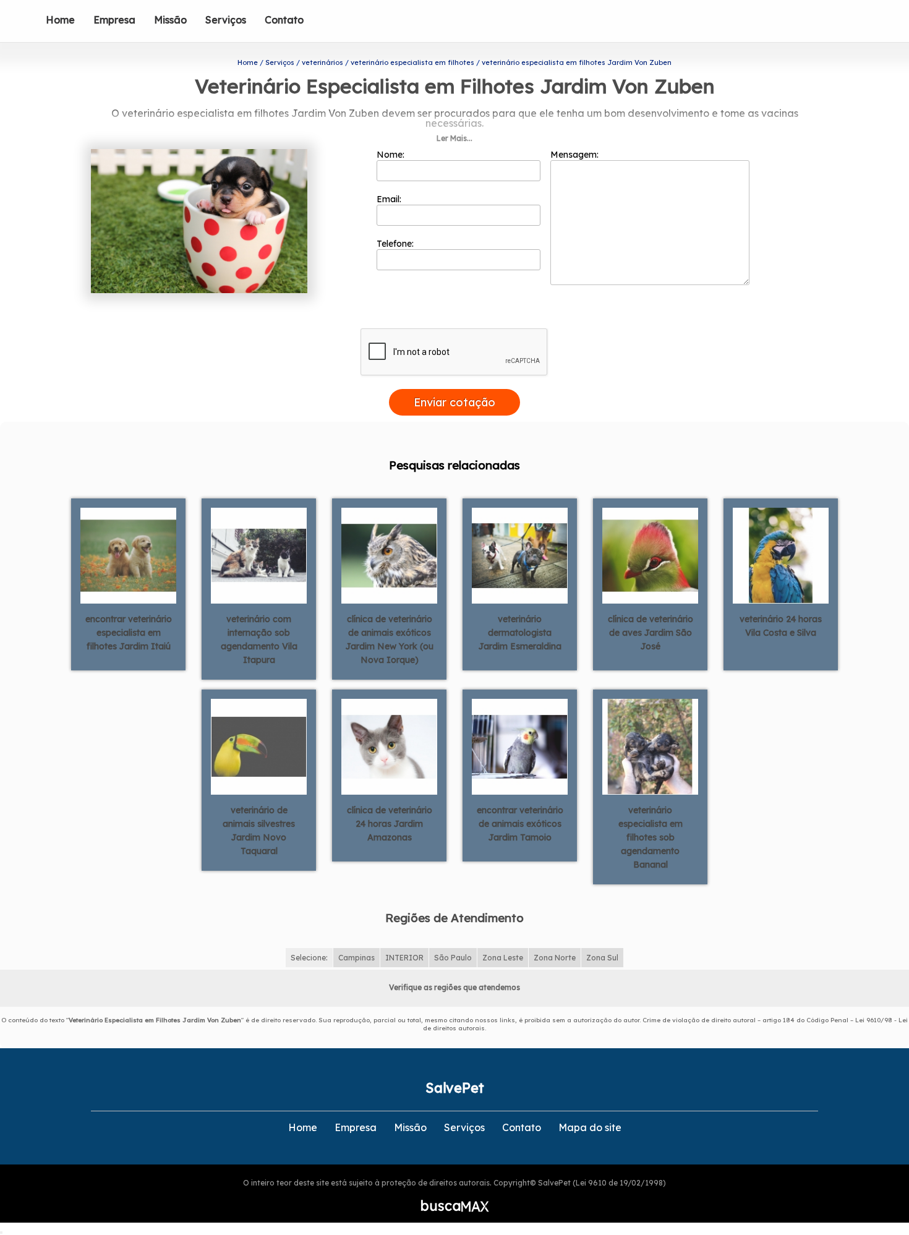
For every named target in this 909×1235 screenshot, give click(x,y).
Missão (170, 20)
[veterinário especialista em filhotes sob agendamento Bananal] (650, 746)
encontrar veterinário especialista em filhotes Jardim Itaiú (128, 632)
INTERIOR (404, 957)
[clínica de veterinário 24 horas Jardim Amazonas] (389, 746)
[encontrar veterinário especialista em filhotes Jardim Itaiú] (128, 555)
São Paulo (453, 957)
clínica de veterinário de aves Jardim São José (650, 632)
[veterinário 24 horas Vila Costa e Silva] (780, 555)
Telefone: (396, 243)
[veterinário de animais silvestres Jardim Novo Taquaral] (258, 746)
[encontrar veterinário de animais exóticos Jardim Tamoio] (519, 746)
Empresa (114, 20)
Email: (390, 199)
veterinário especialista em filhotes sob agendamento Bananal (650, 837)
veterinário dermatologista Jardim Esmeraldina (520, 632)
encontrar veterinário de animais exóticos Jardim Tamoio (520, 824)
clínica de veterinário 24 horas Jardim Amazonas (389, 824)
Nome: (392, 154)
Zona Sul (602, 957)
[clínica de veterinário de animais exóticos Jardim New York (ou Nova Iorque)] (389, 555)
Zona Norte (555, 957)
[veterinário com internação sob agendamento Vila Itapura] (258, 555)
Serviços (225, 20)
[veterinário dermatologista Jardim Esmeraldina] (519, 555)
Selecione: (309, 957)
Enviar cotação (454, 402)
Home (60, 20)
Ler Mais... (454, 138)
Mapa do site (589, 1127)
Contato (284, 20)
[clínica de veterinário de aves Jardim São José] (650, 555)
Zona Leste (502, 957)
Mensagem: (575, 154)
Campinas (356, 957)
